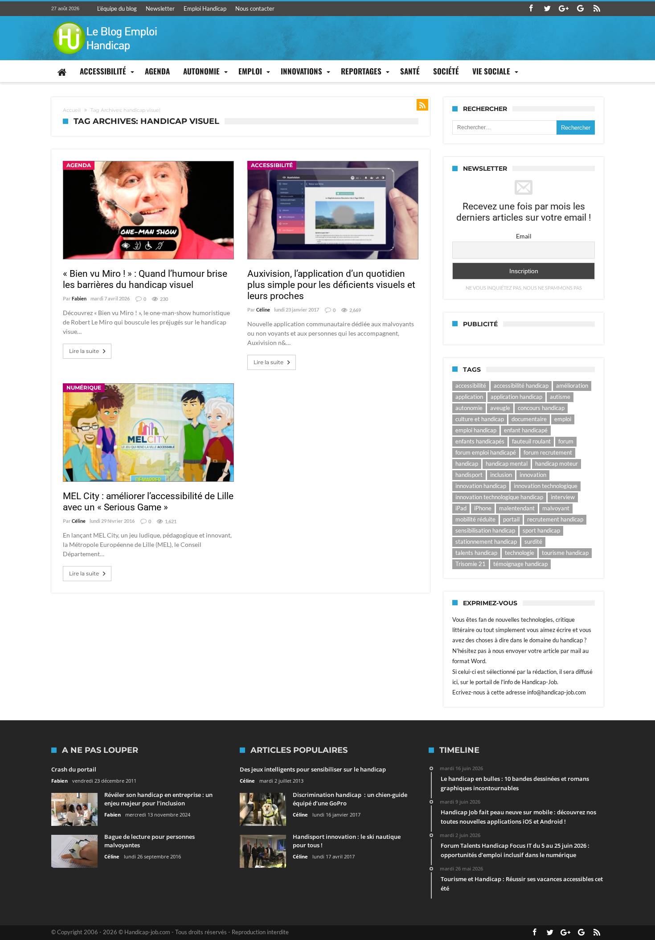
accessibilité (470, 385)
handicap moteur (556, 463)
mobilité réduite (475, 519)
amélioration (572, 385)
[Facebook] (531, 8)
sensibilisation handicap (485, 530)
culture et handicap (479, 419)
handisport (469, 474)
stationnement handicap (486, 541)
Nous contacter (254, 8)
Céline (263, 309)
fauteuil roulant (531, 441)
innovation (533, 474)
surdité (533, 541)
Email (524, 236)
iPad (461, 508)
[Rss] (597, 8)
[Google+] (564, 8)
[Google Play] (580, 8)
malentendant (517, 508)
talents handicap (476, 552)
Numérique (83, 387)
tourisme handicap (565, 552)
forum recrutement (548, 452)
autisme (560, 396)
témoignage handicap (520, 563)
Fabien (79, 298)
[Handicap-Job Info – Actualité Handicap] (104, 20)
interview (563, 497)
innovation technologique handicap (499, 497)
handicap (466, 463)
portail (511, 519)
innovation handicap (480, 485)
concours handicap (541, 407)
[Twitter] (547, 8)
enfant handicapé (526, 430)
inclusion (501, 474)
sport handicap (541, 530)
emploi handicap (475, 430)
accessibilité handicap (521, 385)
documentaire (529, 419)
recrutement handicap (555, 519)
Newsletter (160, 8)
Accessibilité (272, 165)
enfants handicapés (479, 441)
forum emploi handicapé (485, 452)
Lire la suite (84, 351)
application (469, 396)
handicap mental (507, 463)
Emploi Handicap (205, 8)
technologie (519, 552)
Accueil (72, 110)
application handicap (516, 396)
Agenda (78, 165)
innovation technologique (545, 485)
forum (565, 441)
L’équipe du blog (117, 8)
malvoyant (555, 508)
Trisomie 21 (470, 563)
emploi (562, 419)
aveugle (500, 407)
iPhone (482, 508)
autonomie (469, 407)
